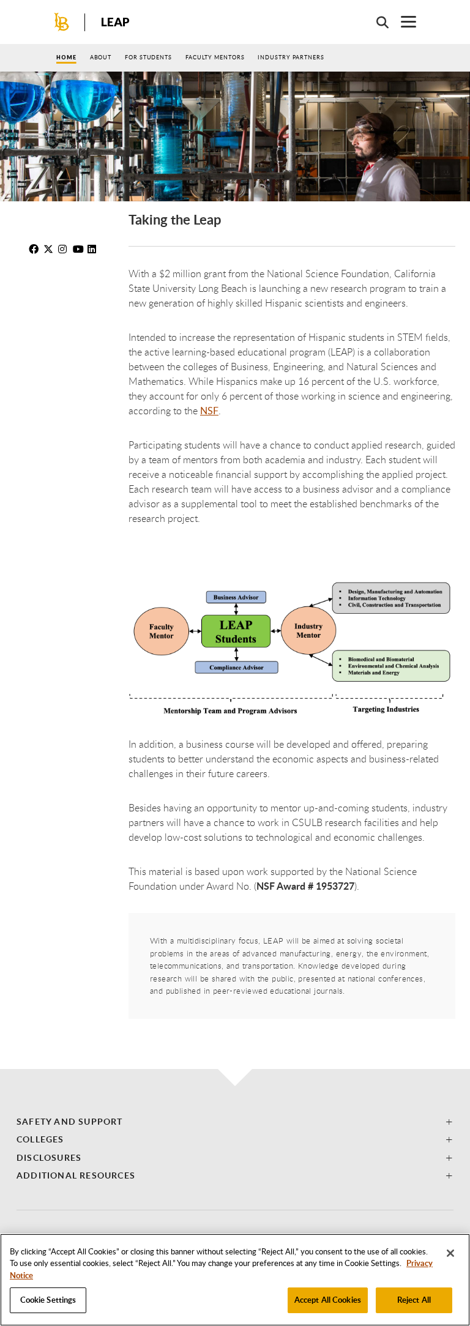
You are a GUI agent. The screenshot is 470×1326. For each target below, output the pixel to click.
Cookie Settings (48, 1299)
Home (66, 57)
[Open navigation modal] (402, 22)
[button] (235, 1121)
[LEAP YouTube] (79, 249)
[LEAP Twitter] (49, 249)
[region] (235, 1280)
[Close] (450, 1253)
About (101, 57)
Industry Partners (291, 57)
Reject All (414, 1299)
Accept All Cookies (327, 1299)
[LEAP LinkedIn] (94, 249)
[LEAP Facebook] (35, 249)
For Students (148, 57)
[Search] (376, 22)
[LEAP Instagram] (64, 249)
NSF (209, 410)
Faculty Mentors (215, 57)
